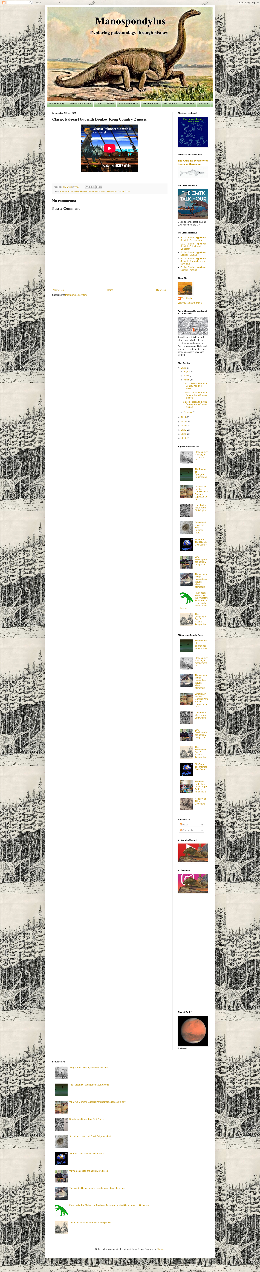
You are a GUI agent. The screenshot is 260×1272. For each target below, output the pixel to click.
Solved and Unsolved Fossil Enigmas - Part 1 (200, 527)
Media (110, 103)
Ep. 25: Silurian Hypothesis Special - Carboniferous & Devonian (193, 261)
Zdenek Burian (124, 191)
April (185, 375)
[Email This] (87, 187)
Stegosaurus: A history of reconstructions (201, 456)
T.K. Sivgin (186, 298)
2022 (183, 425)
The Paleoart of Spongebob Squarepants (201, 473)
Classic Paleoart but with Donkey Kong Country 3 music (195, 395)
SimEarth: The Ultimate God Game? (201, 542)
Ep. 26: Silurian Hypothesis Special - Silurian (193, 253)
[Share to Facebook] (97, 187)
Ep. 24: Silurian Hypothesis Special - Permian (193, 268)
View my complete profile (190, 303)
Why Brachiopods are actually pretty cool (201, 561)
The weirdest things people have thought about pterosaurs (201, 580)
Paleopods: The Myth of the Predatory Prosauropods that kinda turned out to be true (109, 1205)
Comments (187, 830)
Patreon (203, 103)
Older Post (161, 290)
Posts (185, 824)
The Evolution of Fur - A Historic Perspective (200, 619)
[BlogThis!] (90, 187)
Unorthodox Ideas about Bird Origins (200, 508)
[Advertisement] (193, 952)
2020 (183, 434)
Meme (97, 191)
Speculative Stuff (128, 103)
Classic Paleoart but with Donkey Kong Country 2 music (195, 404)
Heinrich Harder (87, 191)
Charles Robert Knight (69, 191)
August (187, 371)
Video (103, 191)
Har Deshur (170, 103)
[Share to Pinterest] (100, 187)
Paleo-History (56, 103)
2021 (183, 430)
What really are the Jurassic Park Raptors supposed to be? (201, 493)
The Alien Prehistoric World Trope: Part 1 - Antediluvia (201, 786)
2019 (183, 438)
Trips (99, 103)
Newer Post (58, 290)
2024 (183, 417)
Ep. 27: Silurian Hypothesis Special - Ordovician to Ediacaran (193, 246)
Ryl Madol (188, 103)
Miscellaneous (151, 103)
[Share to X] (94, 187)
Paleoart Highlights (80, 103)
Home (110, 290)
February (188, 412)
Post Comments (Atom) (76, 295)
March (186, 379)
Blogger (160, 1249)
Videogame (112, 191)
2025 (183, 368)
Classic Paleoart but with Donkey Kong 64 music (195, 386)
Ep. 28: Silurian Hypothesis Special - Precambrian (193, 238)
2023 (183, 421)
